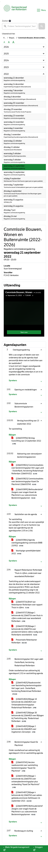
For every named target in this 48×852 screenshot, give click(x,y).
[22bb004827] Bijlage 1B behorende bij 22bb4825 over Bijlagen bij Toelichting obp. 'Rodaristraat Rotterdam (27, 717)
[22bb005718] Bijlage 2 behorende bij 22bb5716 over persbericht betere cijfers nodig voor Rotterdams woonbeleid (26, 630)
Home (5, 38)
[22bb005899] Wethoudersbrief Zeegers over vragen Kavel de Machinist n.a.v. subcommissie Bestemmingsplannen (27, 493)
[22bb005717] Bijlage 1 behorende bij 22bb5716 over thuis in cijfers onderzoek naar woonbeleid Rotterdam (27, 617)
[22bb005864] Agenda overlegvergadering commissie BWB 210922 (26, 543)
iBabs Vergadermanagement (17, 847)
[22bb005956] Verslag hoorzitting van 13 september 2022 (26, 441)
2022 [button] (6, 74)
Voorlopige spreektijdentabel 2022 (26, 552)
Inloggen (39, 847)
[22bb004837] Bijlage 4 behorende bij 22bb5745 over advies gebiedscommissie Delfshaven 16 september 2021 (26, 796)
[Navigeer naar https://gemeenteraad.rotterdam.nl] (15, 10)
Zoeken (5, 21)
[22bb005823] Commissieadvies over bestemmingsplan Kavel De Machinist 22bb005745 (27, 481)
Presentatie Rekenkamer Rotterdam (24, 641)
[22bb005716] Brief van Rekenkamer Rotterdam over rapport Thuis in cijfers (26, 605)
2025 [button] (6, 54)
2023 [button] (6, 67)
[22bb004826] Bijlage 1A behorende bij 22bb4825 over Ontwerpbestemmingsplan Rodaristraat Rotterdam (24, 703)
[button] (41, 26)
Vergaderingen (14, 38)
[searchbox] (19, 26)
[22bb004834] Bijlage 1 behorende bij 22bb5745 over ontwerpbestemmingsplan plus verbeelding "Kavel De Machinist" (25, 781)
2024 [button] (6, 60)
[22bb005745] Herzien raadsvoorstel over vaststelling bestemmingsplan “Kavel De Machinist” (24, 766)
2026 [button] (6, 47)
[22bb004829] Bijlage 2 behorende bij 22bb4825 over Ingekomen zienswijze (23, 729)
